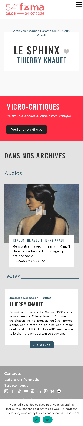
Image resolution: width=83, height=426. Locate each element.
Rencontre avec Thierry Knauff (39, 240)
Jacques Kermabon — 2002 (30, 297)
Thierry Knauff (41, 60)
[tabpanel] (41, 317)
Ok (37, 419)
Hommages (48, 31)
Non (47, 419)
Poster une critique (26, 129)
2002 (33, 31)
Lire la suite (41, 344)
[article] (41, 225)
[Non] (78, 412)
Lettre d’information (23, 380)
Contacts (12, 373)
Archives (19, 31)
